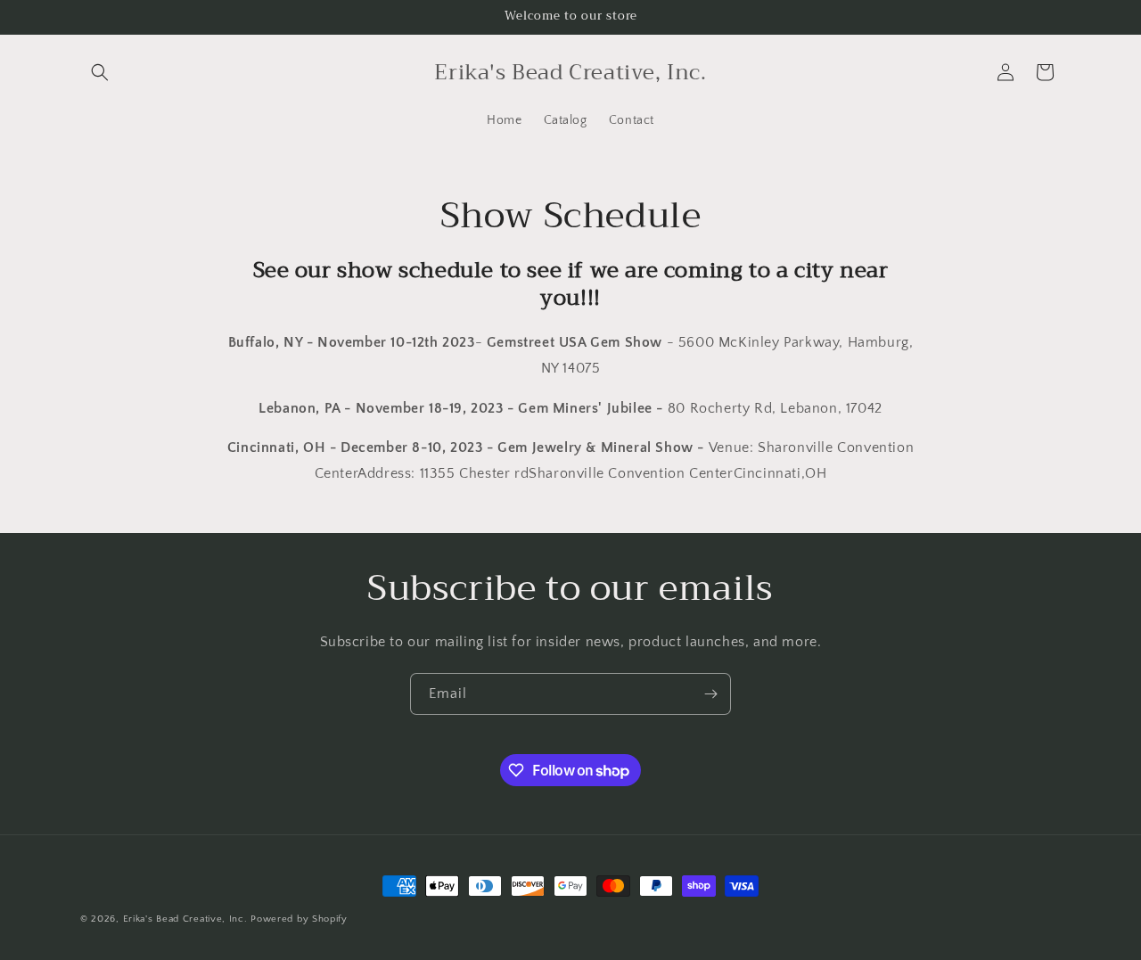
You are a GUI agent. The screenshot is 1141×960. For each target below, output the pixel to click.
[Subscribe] (710, 694)
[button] (99, 72)
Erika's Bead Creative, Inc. (185, 919)
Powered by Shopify (299, 919)
